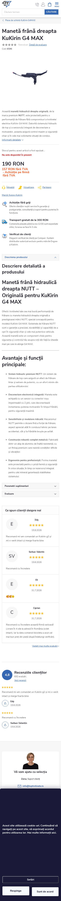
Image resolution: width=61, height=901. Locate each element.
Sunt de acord (45, 891)
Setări (30, 879)
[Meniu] (56, 4)
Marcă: (12, 195)
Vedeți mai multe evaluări (44, 646)
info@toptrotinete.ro (33, 786)
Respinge (15, 891)
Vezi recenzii (20, 680)
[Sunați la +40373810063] (37, 4)
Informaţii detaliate (11, 139)
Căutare (51, 12)
